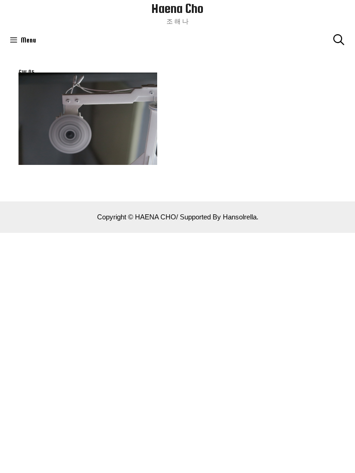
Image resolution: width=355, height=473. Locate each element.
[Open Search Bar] (338, 40)
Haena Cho (177, 8)
